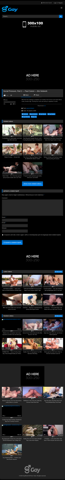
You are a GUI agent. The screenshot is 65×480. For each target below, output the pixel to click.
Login (55, 2)
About (26, 95)
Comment (4, 198)
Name (4, 217)
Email (4, 222)
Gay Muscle (43, 114)
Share (37, 95)
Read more (41, 105)
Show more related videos (32, 184)
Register (60, 2)
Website (4, 228)
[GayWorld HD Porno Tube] (32, 9)
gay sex (34, 116)
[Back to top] (60, 475)
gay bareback (34, 114)
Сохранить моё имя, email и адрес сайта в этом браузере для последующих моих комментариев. (32, 234)
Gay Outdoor (52, 114)
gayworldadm (30, 108)
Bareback (26, 114)
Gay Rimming (26, 116)
